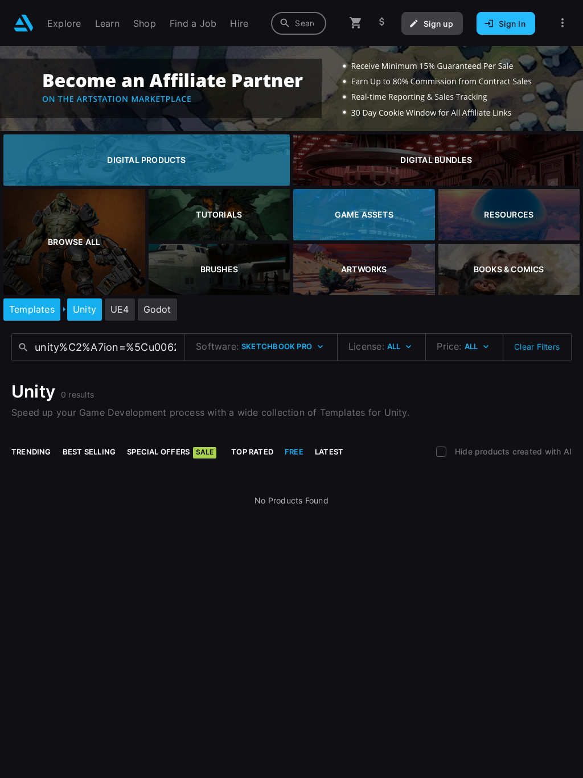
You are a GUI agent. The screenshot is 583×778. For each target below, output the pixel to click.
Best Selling (89, 451)
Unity (84, 309)
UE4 (119, 309)
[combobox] (298, 23)
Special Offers (170, 451)
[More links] (562, 23)
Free (294, 451)
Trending (31, 451)
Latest (329, 451)
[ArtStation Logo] (24, 23)
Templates (32, 309)
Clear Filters (537, 346)
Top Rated (252, 451)
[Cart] (356, 23)
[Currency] (382, 23)
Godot (157, 309)
